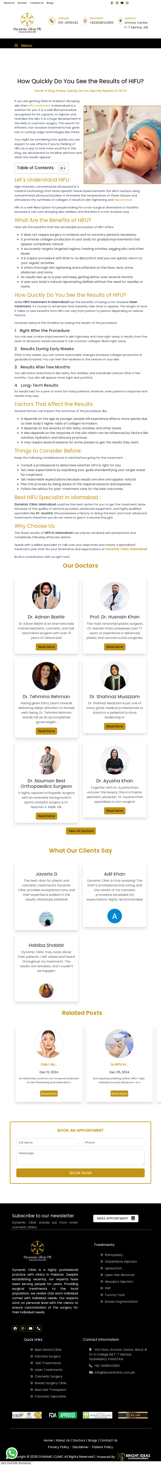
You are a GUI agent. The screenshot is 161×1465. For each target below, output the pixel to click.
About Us (9, 3)
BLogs (92, 1440)
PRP (107, 1288)
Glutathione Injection (120, 1261)
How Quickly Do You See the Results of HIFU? (93, 91)
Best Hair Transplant (49, 1389)
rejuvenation (123, 200)
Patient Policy (102, 1447)
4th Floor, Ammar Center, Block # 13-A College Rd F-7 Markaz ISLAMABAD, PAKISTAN (118, 1354)
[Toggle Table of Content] (60, 168)
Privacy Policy (59, 1447)
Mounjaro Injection (118, 1281)
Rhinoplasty (113, 1255)
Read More (46, 647)
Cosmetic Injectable (49, 1396)
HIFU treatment (39, 105)
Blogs (50, 3)
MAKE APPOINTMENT (114, 1218)
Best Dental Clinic (47, 1349)
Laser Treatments (47, 1369)
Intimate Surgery (47, 1356)
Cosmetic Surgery (47, 1376)
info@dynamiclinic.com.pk (114, 1372)
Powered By (105, 1457)
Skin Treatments (47, 1363)
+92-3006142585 (106, 1366)
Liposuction (112, 1268)
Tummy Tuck (114, 1295)
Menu (26, 45)
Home (39, 91)
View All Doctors (80, 831)
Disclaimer (81, 1447)
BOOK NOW (81, 1173)
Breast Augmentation (120, 1301)
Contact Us (37, 3)
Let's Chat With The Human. (16, 1463)
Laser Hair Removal (118, 1275)
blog (51, 91)
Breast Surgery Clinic (50, 1383)
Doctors (22, 3)
